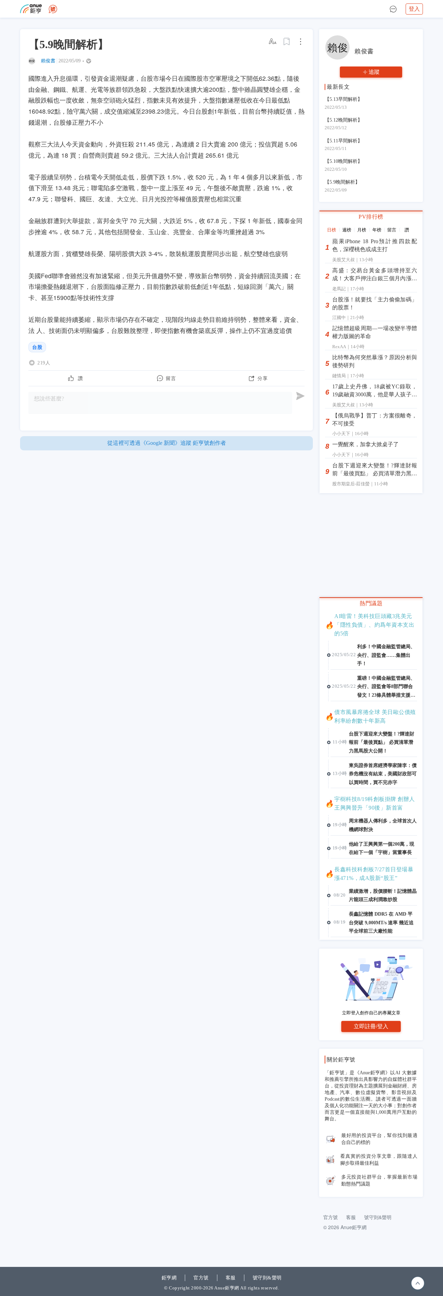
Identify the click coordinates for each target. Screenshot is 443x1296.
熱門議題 (371, 603)
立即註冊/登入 (371, 1026)
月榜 (361, 230)
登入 (414, 9)
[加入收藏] (286, 41)
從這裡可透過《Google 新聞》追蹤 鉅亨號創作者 (166, 443)
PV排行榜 (371, 217)
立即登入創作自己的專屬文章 (371, 1013)
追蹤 (374, 72)
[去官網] (31, 9)
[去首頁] (53, 9)
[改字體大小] (273, 41)
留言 (391, 230)
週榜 (346, 230)
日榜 (331, 230)
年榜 (376, 230)
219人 (43, 362)
